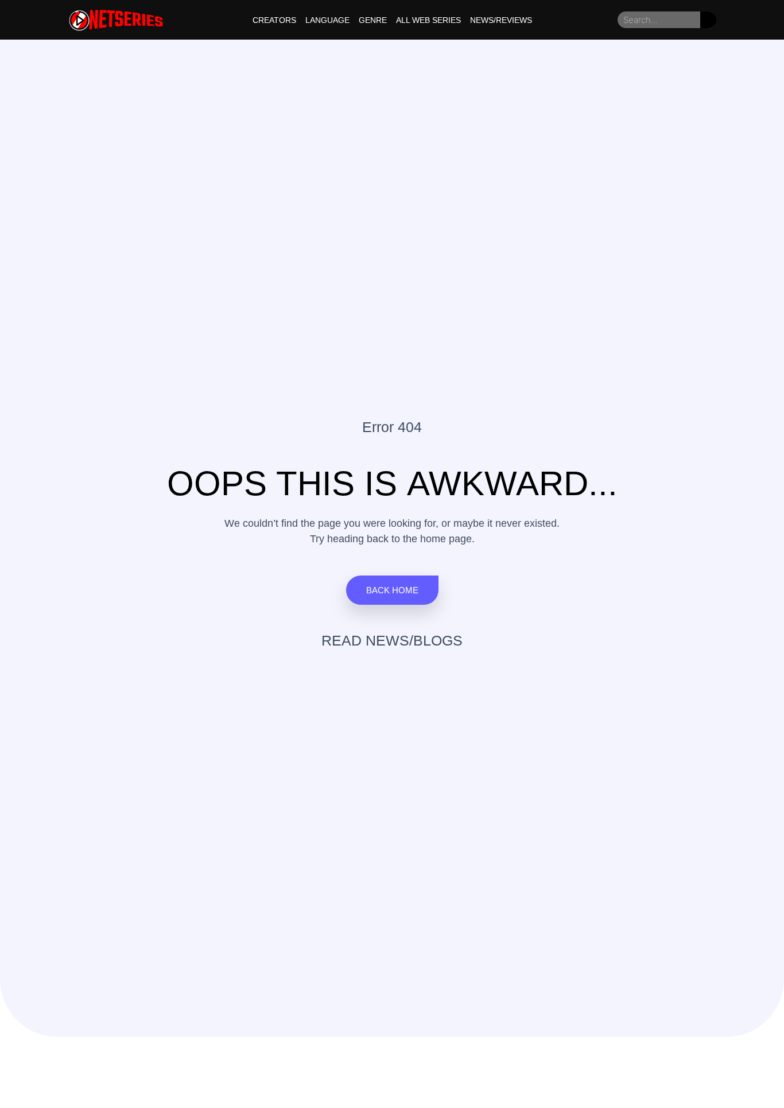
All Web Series (428, 20)
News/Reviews (501, 20)
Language (327, 20)
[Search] (708, 19)
